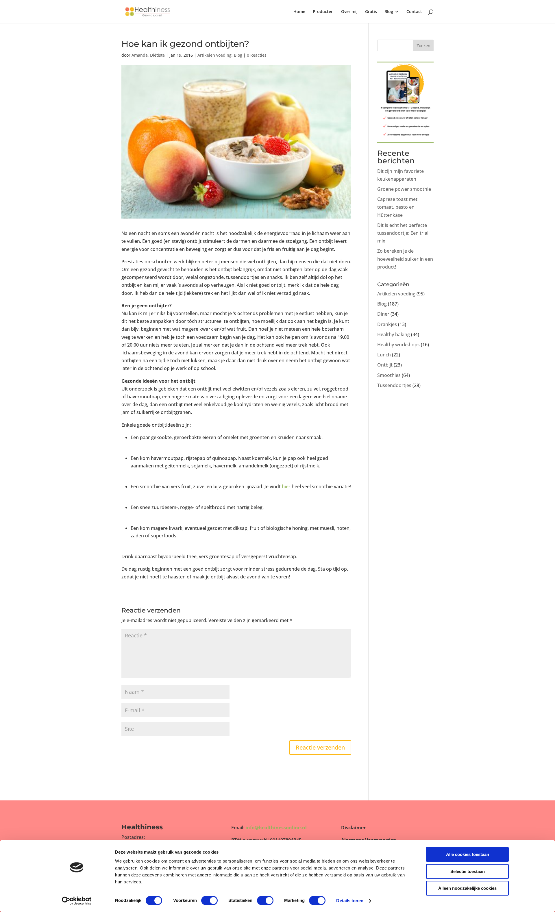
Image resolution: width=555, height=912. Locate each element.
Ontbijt (385, 365)
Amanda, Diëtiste (148, 55)
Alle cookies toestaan (467, 854)
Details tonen (349, 900)
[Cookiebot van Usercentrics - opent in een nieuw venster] (76, 900)
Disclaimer (353, 827)
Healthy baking (393, 334)
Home (299, 12)
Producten (323, 12)
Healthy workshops (398, 344)
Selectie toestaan (467, 871)
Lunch (384, 355)
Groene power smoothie (404, 189)
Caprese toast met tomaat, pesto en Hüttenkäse (397, 207)
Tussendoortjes (394, 385)
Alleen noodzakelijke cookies (467, 888)
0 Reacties (257, 55)
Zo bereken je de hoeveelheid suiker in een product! (405, 259)
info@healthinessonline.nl (276, 827)
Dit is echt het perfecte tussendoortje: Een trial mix (402, 233)
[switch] (209, 900)
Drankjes (387, 324)
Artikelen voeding (214, 55)
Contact (414, 12)
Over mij (349, 12)
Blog (388, 12)
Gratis (371, 12)
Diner (383, 314)
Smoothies (389, 375)
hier (286, 486)
